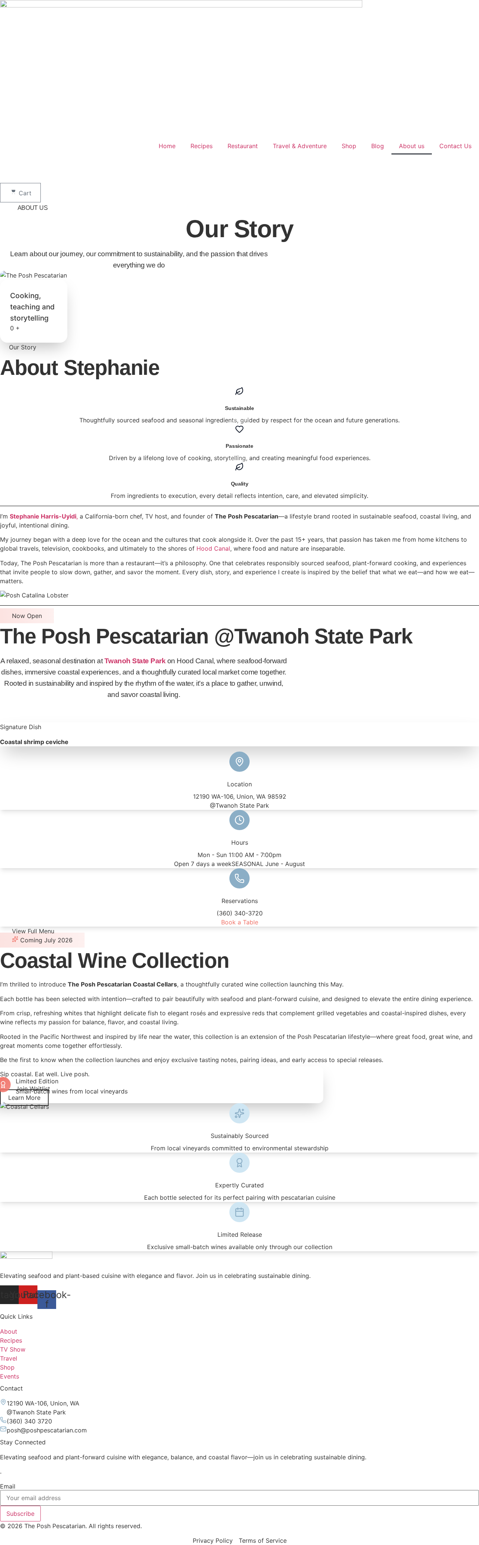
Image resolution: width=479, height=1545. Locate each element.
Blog (377, 146)
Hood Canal (213, 548)
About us (411, 146)
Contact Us (455, 146)
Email (7, 1486)
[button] (33, 931)
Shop (349, 146)
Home (167, 146)
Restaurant (243, 146)
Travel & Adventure (300, 146)
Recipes (201, 146)
